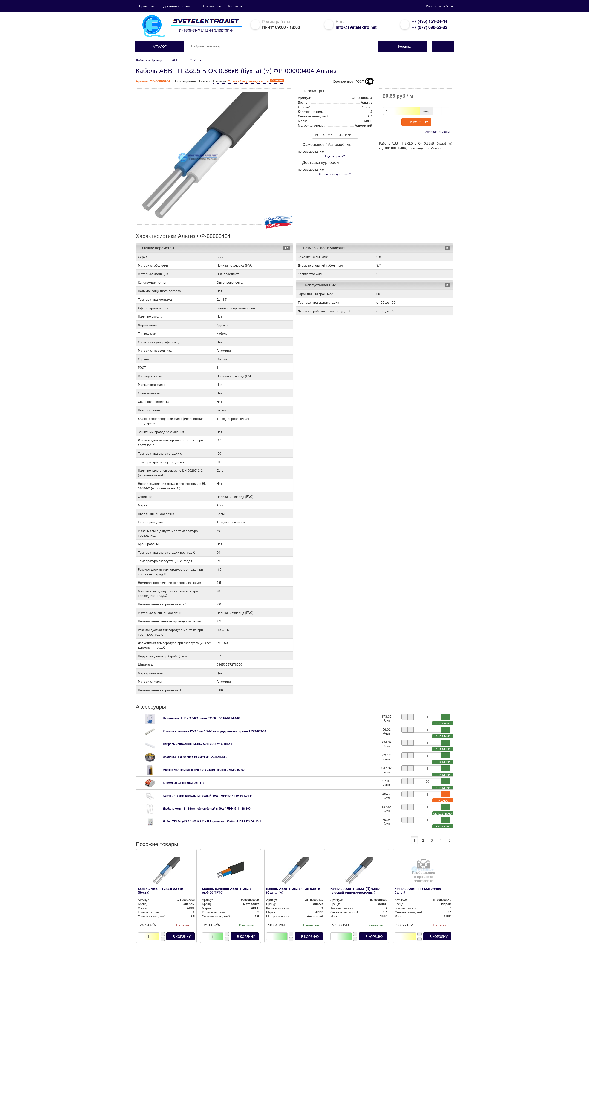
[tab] (214, 248)
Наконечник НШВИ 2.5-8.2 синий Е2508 (201, 718)
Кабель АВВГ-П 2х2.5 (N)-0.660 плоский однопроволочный (355, 890)
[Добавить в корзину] (445, 717)
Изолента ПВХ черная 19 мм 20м (195, 757)
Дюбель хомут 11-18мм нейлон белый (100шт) (207, 808)
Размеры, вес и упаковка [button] (324, 247)
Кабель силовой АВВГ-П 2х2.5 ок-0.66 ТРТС (226, 890)
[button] (159, 46)
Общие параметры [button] (158, 247)
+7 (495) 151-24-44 (429, 21)
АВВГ (176, 60)
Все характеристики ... (335, 134)
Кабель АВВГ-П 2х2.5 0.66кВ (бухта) (160, 890)
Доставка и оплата (177, 5)
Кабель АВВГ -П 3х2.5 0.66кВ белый (418, 890)
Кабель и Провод (149, 60)
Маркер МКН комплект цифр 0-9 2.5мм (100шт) (204, 770)
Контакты (235, 5)
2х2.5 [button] (194, 60)
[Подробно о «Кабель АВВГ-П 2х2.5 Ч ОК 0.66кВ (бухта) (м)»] (294, 872)
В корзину (419, 122)
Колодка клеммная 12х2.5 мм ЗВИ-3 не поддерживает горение (214, 731)
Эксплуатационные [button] (319, 284)
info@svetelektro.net (356, 27)
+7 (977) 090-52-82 (429, 27)
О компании (212, 5)
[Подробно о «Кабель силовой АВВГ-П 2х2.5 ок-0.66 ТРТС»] (230, 872)
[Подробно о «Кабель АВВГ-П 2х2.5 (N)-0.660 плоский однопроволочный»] (358, 872)
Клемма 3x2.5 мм (183, 783)
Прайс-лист (147, 5)
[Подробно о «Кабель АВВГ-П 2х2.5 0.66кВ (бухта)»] (166, 872)
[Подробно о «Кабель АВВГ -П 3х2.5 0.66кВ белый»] (423, 872)
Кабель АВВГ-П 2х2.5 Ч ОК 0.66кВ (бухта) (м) (293, 890)
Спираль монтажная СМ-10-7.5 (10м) (197, 744)
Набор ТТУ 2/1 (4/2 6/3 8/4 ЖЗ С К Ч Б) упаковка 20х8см (212, 821)
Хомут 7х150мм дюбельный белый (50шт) (207, 795)
